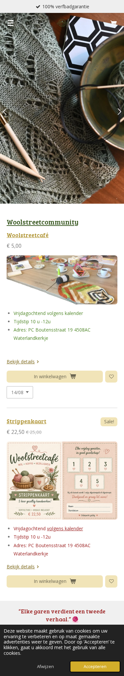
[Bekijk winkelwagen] (113, 22)
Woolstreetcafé (28, 235)
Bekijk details (21, 361)
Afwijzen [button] (45, 666)
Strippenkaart (26, 421)
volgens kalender (65, 528)
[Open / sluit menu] (10, 22)
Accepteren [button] (95, 666)
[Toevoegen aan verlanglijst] (111, 377)
